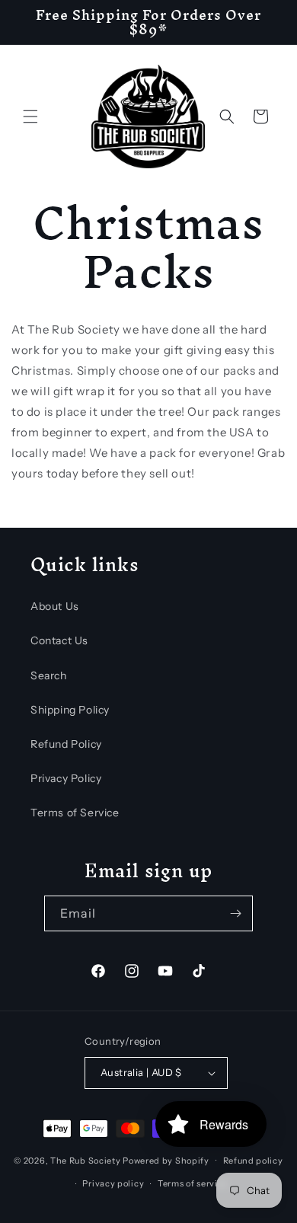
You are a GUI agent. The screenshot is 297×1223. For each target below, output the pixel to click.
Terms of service (193, 1183)
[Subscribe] (235, 913)
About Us (54, 606)
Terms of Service (75, 812)
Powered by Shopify (166, 1159)
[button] (30, 116)
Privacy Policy (65, 778)
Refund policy (253, 1160)
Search (48, 675)
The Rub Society (85, 1159)
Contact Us (59, 640)
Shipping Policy (70, 710)
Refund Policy (66, 744)
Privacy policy (113, 1183)
